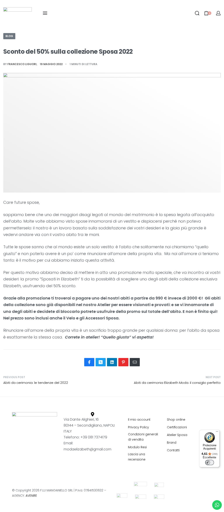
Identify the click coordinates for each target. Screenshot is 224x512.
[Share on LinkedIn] (112, 362)
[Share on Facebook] (89, 362)
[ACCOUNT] (218, 13)
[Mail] (135, 362)
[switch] (209, 462)
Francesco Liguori (22, 64)
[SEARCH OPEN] (197, 13)
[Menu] (217, 432)
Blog (9, 36)
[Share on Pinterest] (123, 362)
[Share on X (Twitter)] (101, 362)
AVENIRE (31, 495)
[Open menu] (45, 13)
